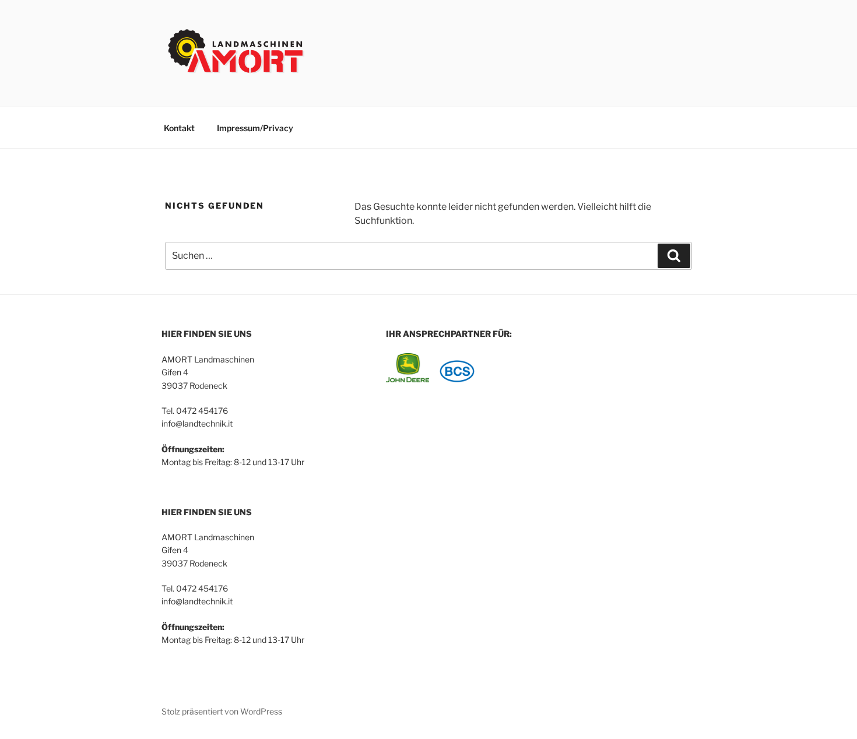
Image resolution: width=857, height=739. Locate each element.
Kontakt (179, 128)
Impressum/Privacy (255, 128)
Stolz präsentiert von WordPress (221, 711)
